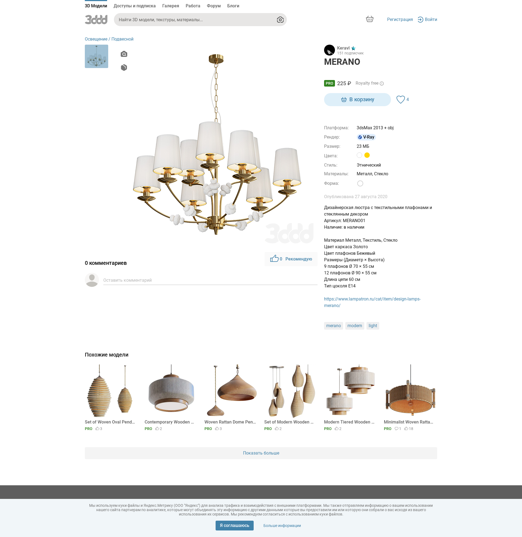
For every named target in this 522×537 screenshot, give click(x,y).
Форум (214, 5)
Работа (193, 5)
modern (354, 325)
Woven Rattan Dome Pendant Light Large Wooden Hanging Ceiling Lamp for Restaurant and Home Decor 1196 (230, 422)
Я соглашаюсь (234, 525)
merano (333, 325)
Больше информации (282, 525)
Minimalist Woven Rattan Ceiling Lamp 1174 (409, 422)
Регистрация (400, 19)
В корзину (361, 99)
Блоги (233, 5)
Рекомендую (296, 259)
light (373, 325)
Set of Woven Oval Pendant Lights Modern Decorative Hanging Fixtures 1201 (110, 422)
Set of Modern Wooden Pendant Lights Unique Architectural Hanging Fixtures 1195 (290, 422)
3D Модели (96, 5)
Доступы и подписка (135, 5)
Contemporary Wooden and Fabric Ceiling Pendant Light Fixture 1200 (170, 422)
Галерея (170, 5)
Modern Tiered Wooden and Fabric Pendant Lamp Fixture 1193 (349, 422)
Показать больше (261, 453)
